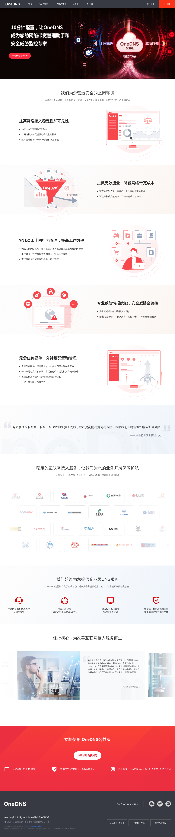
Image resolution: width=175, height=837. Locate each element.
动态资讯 (76, 4)
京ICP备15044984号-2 (34, 826)
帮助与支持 (61, 4)
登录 (152, 4)
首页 (30, 4)
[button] (146, 675)
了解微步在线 (139, 823)
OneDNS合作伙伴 (117, 823)
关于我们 (90, 4)
